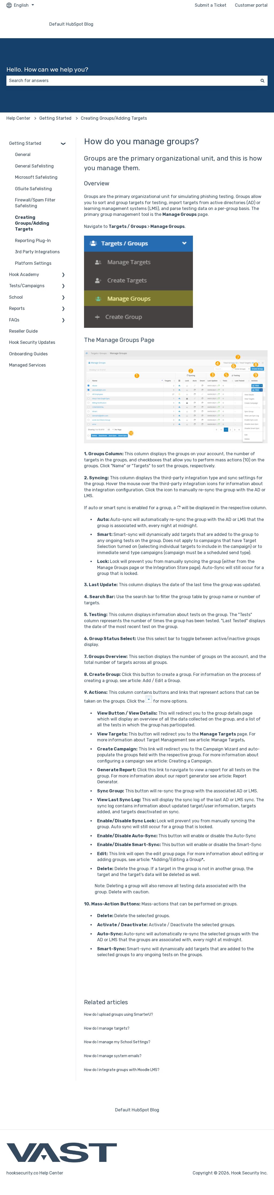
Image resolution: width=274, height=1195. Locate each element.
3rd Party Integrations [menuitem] (37, 251)
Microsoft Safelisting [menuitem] (36, 177)
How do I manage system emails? (113, 1056)
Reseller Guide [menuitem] (23, 331)
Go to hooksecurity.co (240, 24)
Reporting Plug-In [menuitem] (33, 240)
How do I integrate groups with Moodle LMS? (121, 1070)
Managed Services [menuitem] (27, 365)
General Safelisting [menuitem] (34, 166)
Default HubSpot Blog (71, 24)
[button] (63, 143)
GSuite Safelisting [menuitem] (33, 188)
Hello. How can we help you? (47, 69)
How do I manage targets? (107, 1028)
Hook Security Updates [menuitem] (32, 342)
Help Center (18, 118)
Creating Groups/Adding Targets (114, 118)
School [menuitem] (16, 297)
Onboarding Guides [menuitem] (28, 353)
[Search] (262, 81)
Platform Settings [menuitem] (33, 263)
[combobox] (131, 81)
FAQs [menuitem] (14, 319)
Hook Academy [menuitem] (24, 274)
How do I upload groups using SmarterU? (118, 1014)
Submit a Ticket (210, 5)
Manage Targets (227, 739)
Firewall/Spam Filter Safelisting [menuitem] (35, 202)
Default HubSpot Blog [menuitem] (137, 1109)
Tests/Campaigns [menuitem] (26, 285)
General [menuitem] (23, 154)
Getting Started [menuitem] (25, 143)
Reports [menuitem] (17, 308)
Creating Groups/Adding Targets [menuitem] (32, 223)
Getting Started (55, 118)
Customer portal (251, 5)
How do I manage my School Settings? (117, 1042)
